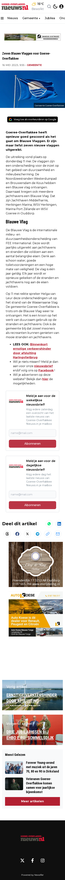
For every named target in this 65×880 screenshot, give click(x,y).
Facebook (46, 370)
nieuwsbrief (43, 366)
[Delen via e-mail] (57, 534)
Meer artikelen (32, 801)
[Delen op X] (27, 534)
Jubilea (50, 18)
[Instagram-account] (42, 860)
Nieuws (12, 18)
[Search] (49, 6)
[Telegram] (37, 534)
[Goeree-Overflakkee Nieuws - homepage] (15, 6)
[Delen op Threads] (7, 534)
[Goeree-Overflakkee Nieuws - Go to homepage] (32, 837)
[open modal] (61, 6)
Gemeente (30, 18)
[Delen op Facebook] (17, 534)
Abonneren (32, 443)
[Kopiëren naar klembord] (47, 534)
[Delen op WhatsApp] (49, 523)
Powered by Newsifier (32, 874)
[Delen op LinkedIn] (59, 523)
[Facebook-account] (32, 860)
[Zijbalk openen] (2, 18)
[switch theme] (55, 6)
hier (45, 379)
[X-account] (22, 860)
